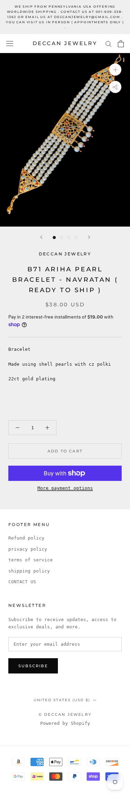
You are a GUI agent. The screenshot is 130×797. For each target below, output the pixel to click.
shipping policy (29, 571)
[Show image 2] (61, 237)
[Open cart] (121, 43)
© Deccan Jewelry (65, 714)
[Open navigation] (9, 43)
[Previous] (41, 237)
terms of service (30, 559)
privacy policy (27, 549)
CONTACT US (22, 581)
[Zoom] (115, 69)
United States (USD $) (62, 700)
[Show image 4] (76, 237)
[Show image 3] (68, 237)
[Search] (108, 43)
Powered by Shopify (65, 723)
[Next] (89, 237)
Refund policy (26, 538)
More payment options (65, 488)
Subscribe (33, 665)
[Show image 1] (54, 237)
